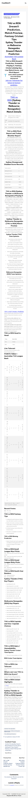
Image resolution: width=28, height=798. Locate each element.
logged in (12, 785)
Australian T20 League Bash (9, 728)
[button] (8, 752)
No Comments (8, 18)
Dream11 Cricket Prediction (12, 14)
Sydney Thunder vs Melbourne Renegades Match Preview (12, 731)
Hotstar (7, 685)
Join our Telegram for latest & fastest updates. (14, 82)
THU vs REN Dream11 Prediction (10, 734)
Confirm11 (6, 3)
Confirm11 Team (10, 742)
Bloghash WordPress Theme (14, 795)
